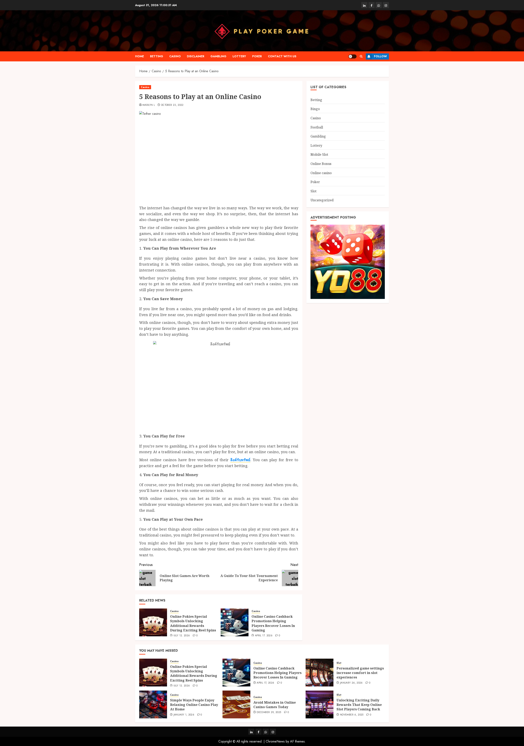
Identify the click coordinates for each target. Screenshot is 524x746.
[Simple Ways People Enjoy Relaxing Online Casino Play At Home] (153, 704)
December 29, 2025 (269, 712)
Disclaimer (195, 56)
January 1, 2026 (184, 715)
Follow (380, 56)
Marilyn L (148, 105)
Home (139, 56)
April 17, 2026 (263, 635)
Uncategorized (322, 200)
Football (317, 127)
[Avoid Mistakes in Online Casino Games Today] (236, 704)
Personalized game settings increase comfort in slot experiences (360, 673)
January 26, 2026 (351, 683)
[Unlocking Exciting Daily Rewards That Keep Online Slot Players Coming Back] (319, 704)
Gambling (218, 56)
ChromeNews (275, 741)
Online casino (321, 172)
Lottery (239, 56)
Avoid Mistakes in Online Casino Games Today (274, 704)
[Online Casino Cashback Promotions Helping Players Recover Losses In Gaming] (234, 622)
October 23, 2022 (172, 105)
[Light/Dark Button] (352, 56)
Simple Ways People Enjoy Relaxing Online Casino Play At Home (194, 705)
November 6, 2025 (352, 715)
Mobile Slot (319, 154)
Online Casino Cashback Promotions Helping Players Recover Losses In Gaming (273, 623)
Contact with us (282, 56)
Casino (175, 56)
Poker (257, 56)
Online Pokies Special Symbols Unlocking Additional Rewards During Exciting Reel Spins (193, 623)
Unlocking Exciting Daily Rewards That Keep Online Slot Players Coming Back (359, 705)
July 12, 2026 (182, 635)
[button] (361, 56)
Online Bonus (321, 163)
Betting (156, 56)
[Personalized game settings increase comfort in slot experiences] (319, 672)
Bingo (315, 109)
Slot (313, 191)
